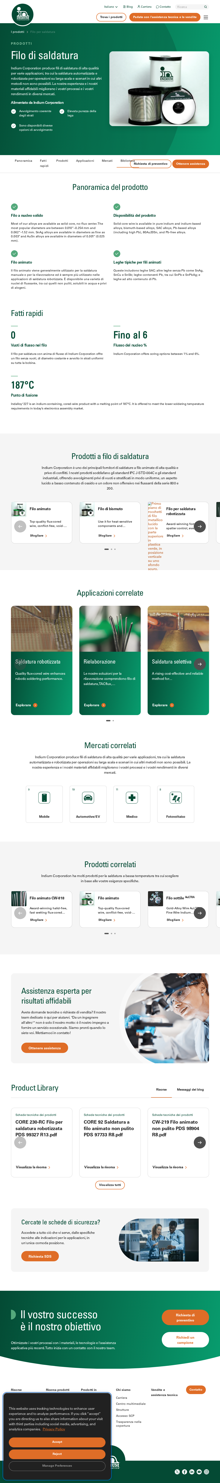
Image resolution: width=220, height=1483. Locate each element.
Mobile (44, 817)
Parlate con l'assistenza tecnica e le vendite (165, 17)
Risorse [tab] (161, 1089)
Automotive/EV (88, 817)
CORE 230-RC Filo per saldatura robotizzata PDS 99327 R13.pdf (39, 1129)
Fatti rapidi (44, 164)
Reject (57, 1454)
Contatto (165, 7)
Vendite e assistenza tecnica (164, 1393)
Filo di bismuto (110, 509)
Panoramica (23, 161)
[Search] (205, 6)
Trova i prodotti (111, 17)
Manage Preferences (57, 1466)
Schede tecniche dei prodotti (35, 1115)
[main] (110, 684)
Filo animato (40, 509)
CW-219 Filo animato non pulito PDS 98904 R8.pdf (175, 1129)
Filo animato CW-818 (47, 898)
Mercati (107, 161)
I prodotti (17, 32)
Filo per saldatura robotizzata (181, 512)
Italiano (109, 7)
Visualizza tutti (110, 1185)
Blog (130, 7)
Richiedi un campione (185, 1340)
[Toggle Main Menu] (206, 17)
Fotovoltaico (175, 817)
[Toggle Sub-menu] (116, 7)
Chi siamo (123, 1390)
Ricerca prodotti (57, 1390)
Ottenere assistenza (190, 164)
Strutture (122, 1410)
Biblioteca (128, 161)
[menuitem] (111, 6)
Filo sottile (180, 898)
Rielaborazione (99, 662)
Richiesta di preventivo (151, 164)
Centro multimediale (131, 1404)
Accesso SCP (125, 1416)
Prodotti (62, 161)
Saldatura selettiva (172, 662)
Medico (132, 817)
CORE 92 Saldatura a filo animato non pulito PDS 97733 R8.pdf (109, 1129)
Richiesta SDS (40, 1257)
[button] (106, 549)
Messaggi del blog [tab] (190, 1089)
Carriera (146, 7)
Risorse (16, 1390)
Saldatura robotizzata (38, 662)
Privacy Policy (54, 1429)
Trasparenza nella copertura (128, 1424)
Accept (57, 1442)
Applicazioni (85, 161)
